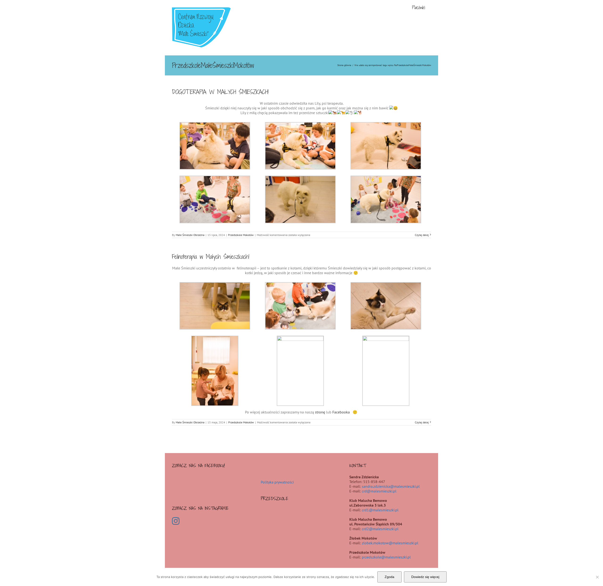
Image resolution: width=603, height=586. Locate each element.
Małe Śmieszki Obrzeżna (190, 235)
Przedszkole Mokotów (241, 235)
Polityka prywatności (277, 482)
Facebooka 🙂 (345, 412)
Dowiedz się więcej (425, 577)
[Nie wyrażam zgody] (597, 577)
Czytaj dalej (422, 235)
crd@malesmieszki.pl (379, 491)
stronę (320, 412)
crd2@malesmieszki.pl (380, 528)
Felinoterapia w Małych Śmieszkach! (210, 256)
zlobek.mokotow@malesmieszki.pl (390, 543)
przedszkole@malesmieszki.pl (386, 557)
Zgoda (389, 577)
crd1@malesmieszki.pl (380, 510)
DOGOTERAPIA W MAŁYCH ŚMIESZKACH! (220, 92)
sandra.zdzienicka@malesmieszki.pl (391, 486)
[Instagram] (175, 521)
